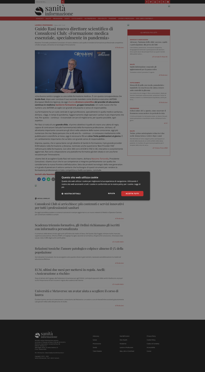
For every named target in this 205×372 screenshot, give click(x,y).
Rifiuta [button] (111, 193)
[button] (71, 193)
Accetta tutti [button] (132, 193)
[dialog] (102, 186)
